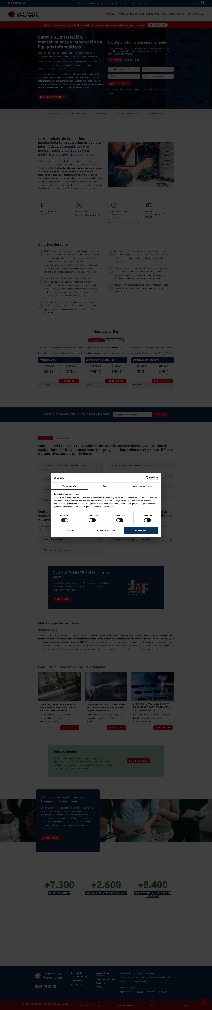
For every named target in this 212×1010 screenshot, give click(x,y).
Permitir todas (141, 530)
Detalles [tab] (106, 486)
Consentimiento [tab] (69, 486)
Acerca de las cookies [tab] (142, 486)
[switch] (92, 520)
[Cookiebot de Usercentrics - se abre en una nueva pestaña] (148, 478)
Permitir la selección (106, 530)
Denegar (70, 530)
